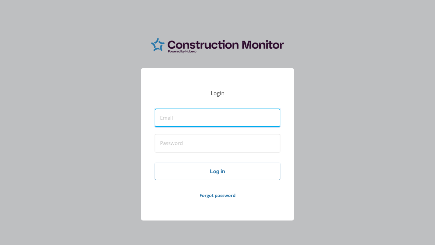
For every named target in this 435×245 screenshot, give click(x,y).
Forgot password (217, 195)
